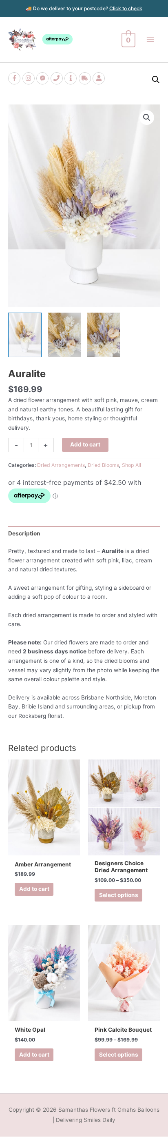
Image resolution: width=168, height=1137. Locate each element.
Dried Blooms (103, 465)
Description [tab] (24, 533)
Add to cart (85, 444)
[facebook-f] (15, 78)
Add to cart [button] (34, 889)
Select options (118, 895)
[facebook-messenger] (43, 78)
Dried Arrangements (61, 465)
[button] (146, 117)
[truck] (86, 78)
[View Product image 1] (25, 335)
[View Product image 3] (104, 335)
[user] (100, 78)
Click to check (125, 8)
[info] (71, 78)
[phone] (58, 78)
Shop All (131, 465)
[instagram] (29, 78)
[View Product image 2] (64, 335)
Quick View (44, 848)
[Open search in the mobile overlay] (156, 79)
